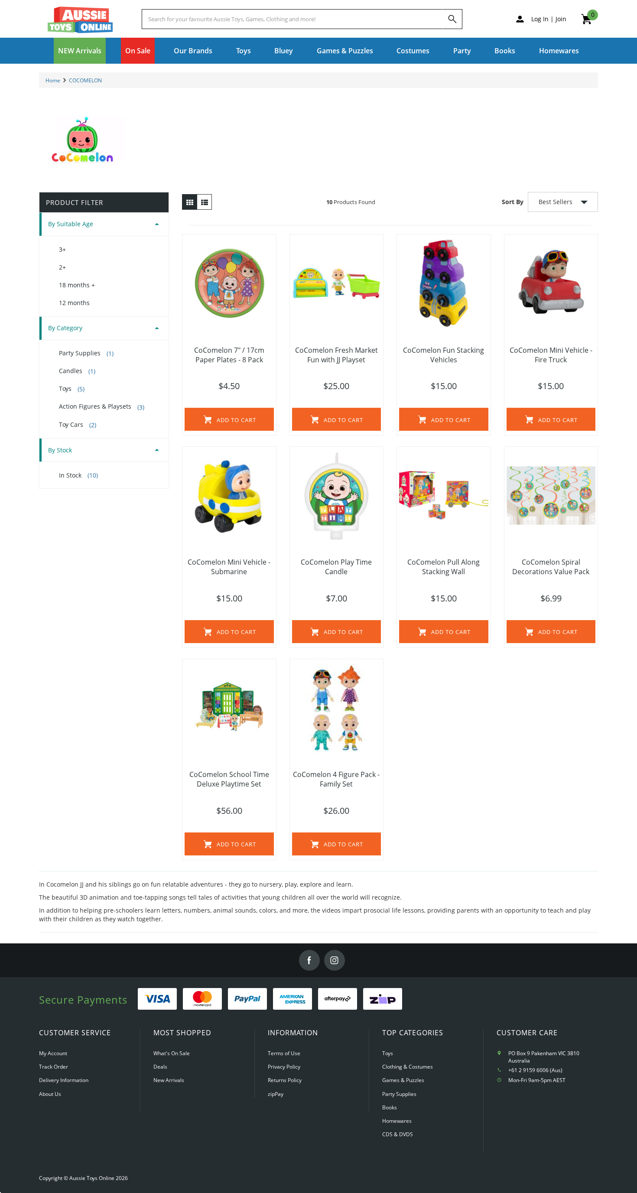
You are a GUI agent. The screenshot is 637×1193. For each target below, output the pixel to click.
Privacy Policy (284, 1066)
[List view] (204, 202)
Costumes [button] (412, 50)
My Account (53, 1053)
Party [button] (462, 50)
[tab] (104, 224)
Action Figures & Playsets (101, 406)
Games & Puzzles (403, 1080)
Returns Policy (285, 1080)
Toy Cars (77, 424)
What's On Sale (171, 1053)
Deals (160, 1066)
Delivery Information (63, 1080)
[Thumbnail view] (189, 202)
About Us (50, 1094)
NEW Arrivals (79, 50)
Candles (77, 371)
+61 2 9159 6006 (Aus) (535, 1070)
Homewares (397, 1121)
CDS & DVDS (397, 1134)
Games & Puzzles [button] (345, 50)
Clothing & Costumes (407, 1066)
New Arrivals (168, 1080)
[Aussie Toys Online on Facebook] (309, 960)
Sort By (512, 202)
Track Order (53, 1066)
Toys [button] (243, 50)
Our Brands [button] (193, 50)
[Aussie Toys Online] (80, 20)
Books (504, 50)
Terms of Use (284, 1053)
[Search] (452, 19)
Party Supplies (86, 353)
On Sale (137, 50)
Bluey (283, 50)
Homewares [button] (559, 50)
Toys (71, 388)
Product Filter (74, 202)
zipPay (275, 1094)
